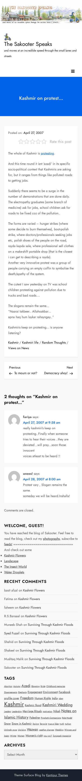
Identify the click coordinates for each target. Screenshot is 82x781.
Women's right (34, 736)
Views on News (18, 348)
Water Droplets (14, 572)
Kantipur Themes (57, 775)
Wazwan (32, 729)
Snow (7, 724)
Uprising (22, 729)
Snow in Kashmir (22, 724)
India (55, 698)
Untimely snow (10, 729)
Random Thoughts (54, 342)
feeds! (8, 544)
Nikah (56, 711)
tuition (68, 723)
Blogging (35, 686)
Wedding (59, 729)
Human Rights (43, 698)
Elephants (22, 692)
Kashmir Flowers (15, 555)
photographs (51, 538)
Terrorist (43, 723)
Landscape (11, 561)
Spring (36, 723)
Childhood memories (55, 686)
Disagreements (10, 692)
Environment (50, 692)
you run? (48, 735)
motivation (47, 711)
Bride (43, 686)
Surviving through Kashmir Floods (50, 624)
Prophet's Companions (51, 717)
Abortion (8, 686)
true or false (53, 723)
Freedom (27, 698)
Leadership (17, 711)
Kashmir (13, 342)
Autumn (16, 686)
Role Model (67, 717)
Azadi (25, 685)
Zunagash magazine (62, 735)
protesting (47, 153)
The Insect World (15, 566)
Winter (13, 735)
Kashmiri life (30, 342)
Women (21, 735)
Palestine (34, 718)
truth (62, 723)
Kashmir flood (33, 705)
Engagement (35, 692)
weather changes (46, 729)
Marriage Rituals (32, 711)
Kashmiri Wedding (57, 705)
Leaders (7, 711)
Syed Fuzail (12, 633)
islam (61, 698)
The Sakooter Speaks (28, 44)
